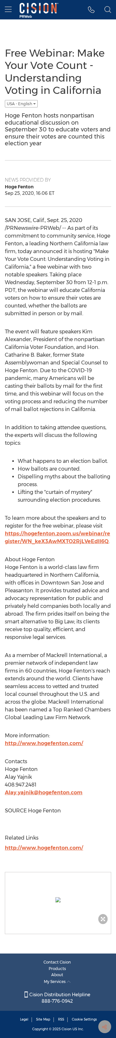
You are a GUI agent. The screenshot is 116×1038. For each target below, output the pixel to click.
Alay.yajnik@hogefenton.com (43, 792)
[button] (91, 9)
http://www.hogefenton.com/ (44, 743)
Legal (24, 1019)
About (57, 974)
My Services (55, 981)
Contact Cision (57, 962)
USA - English (20, 103)
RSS (61, 1019)
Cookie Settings (84, 1019)
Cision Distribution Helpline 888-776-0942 (59, 998)
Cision (67, 1029)
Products (57, 968)
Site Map (43, 1019)
